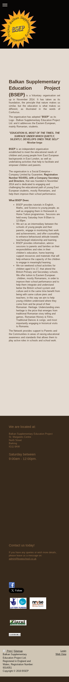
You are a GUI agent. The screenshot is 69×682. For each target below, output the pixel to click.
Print (9, 651)
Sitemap (18, 651)
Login (63, 650)
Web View (61, 654)
